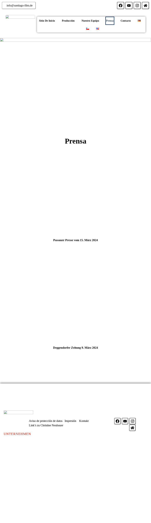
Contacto (126, 20)
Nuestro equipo (90, 20)
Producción (68, 20)
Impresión (70, 420)
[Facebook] (120, 5)
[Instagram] (137, 5)
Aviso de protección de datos (45, 420)
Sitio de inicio (47, 20)
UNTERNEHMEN (17, 434)
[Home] (145, 5)
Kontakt (84, 420)
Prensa (110, 20)
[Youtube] (129, 5)
